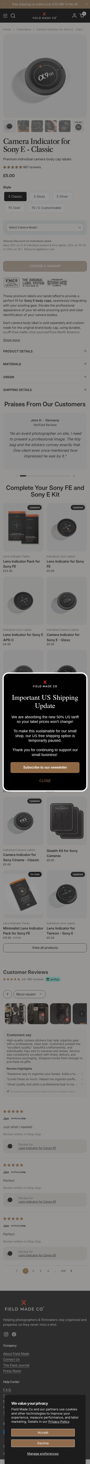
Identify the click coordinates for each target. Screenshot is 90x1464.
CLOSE (45, 781)
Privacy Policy (58, 1422)
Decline (43, 1443)
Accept (43, 1432)
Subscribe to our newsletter (45, 767)
